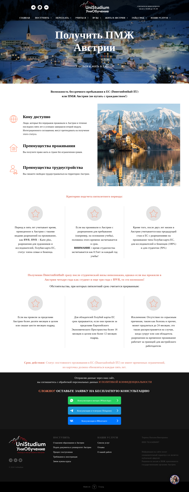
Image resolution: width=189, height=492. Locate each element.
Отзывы (100, 447)
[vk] (46, 9)
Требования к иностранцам (65, 456)
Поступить (42, 17)
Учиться (81, 17)
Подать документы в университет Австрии (72, 447)
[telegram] (33, 9)
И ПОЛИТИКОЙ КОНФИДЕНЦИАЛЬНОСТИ (125, 382)
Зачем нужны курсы (62, 461)
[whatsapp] (40, 9)
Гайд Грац (138, 17)
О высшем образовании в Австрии (68, 442)
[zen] (20, 460)
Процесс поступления (62, 452)
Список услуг (103, 442)
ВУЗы (96, 17)
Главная (24, 17)
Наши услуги (160, 17)
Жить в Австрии (115, 17)
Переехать (62, 17)
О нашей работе (104, 452)
